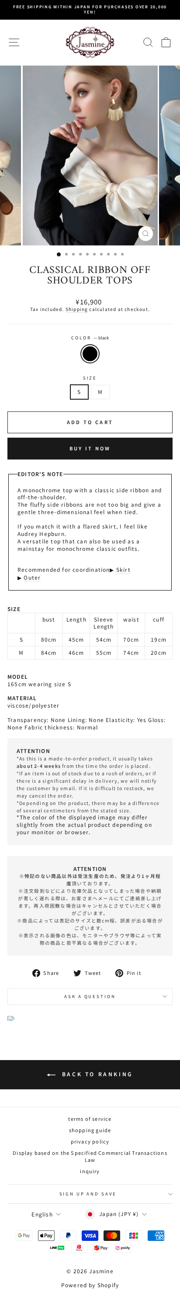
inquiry (90, 1171)
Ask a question (89, 996)
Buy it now (90, 448)
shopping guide (90, 1129)
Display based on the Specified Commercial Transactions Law (90, 1156)
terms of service (89, 1118)
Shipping (77, 309)
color (89, 338)
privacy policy (90, 1141)
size (90, 378)
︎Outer (32, 577)
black (90, 354)
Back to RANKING (96, 1074)
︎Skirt (123, 569)
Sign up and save (88, 1194)
